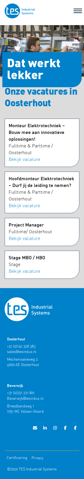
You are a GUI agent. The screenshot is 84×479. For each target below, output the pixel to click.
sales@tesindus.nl (21, 352)
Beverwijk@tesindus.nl (25, 398)
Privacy (37, 458)
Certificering (17, 458)
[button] (35, 428)
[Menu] (78, 11)
